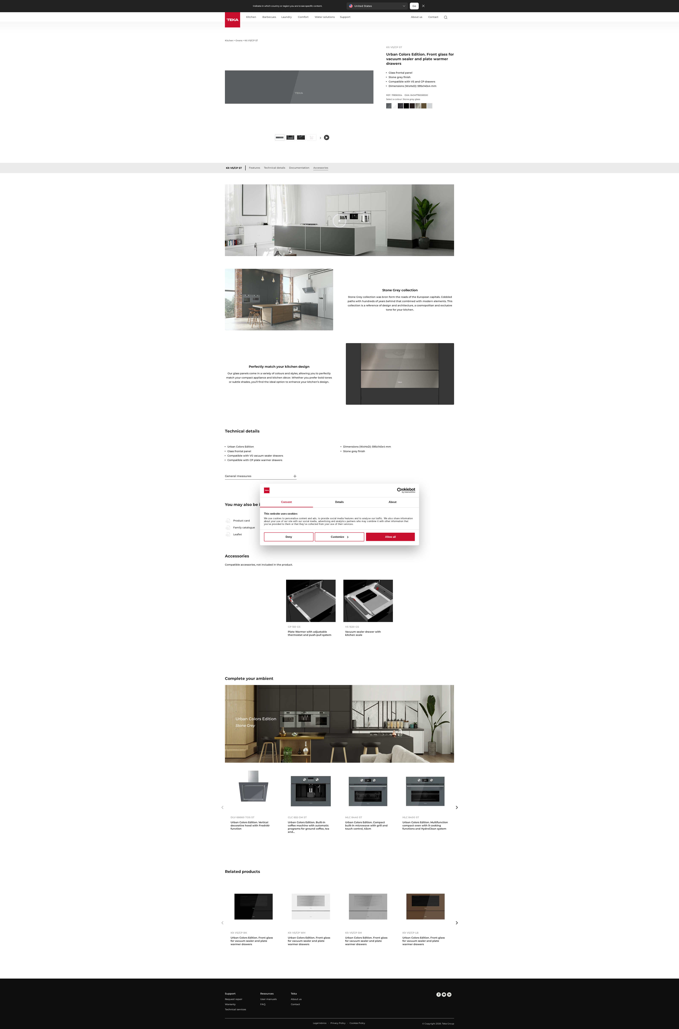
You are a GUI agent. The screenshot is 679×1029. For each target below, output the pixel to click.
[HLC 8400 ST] (425, 791)
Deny (289, 536)
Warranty (230, 1004)
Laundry (286, 17)
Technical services (235, 1009)
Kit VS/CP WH (296, 932)
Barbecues (269, 17)
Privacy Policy (338, 1023)
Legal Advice (319, 1023)
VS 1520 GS (352, 626)
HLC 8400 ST (410, 817)
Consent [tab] (286, 502)
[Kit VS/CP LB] (425, 907)
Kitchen (251, 17)
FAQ (262, 1004)
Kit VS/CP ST (234, 168)
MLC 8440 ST (353, 817)
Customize (337, 536)
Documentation (299, 167)
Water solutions (325, 17)
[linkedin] (449, 994)
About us (416, 17)
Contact (433, 17)
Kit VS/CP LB (410, 932)
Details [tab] (339, 502)
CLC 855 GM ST (297, 817)
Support (345, 17)
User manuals (268, 999)
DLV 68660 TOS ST (242, 817)
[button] (377, 6)
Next (320, 138)
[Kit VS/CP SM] (368, 907)
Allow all (390, 536)
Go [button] (414, 6)
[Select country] (452, 17)
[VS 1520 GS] (368, 601)
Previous (222, 807)
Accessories (320, 167)
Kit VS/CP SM (353, 932)
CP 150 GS (294, 626)
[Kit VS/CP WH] (311, 907)
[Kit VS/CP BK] (253, 907)
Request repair (233, 999)
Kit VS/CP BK (239, 932)
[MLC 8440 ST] (368, 791)
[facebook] (438, 994)
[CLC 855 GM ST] (311, 791)
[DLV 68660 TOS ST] (253, 791)
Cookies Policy (357, 1023)
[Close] (423, 6)
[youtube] (444, 994)
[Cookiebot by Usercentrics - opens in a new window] (399, 490)
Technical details (274, 167)
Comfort (303, 17)
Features (254, 167)
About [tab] (392, 502)
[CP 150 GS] (311, 601)
